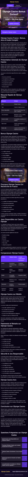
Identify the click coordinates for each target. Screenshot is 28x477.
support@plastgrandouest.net (19, 471)
